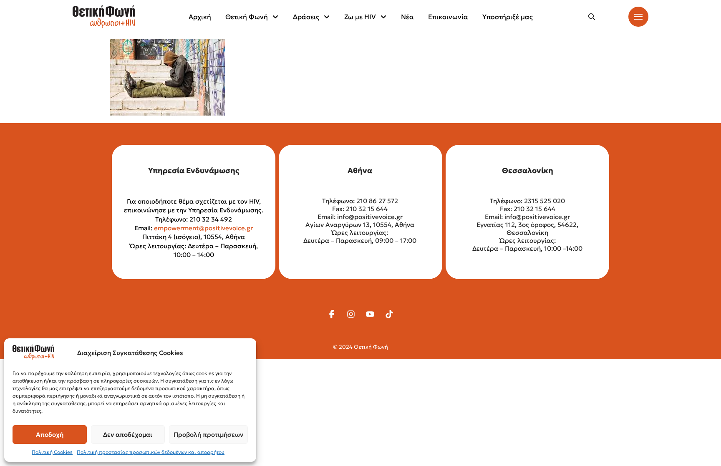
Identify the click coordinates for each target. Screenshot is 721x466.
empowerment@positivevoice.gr (203, 228)
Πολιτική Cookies (52, 452)
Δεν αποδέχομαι (127, 434)
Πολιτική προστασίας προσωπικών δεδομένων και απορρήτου (150, 452)
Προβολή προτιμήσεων (208, 434)
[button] (592, 17)
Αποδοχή (49, 434)
